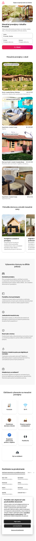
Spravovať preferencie (17, 530)
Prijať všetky (17, 521)
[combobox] (17, 36)
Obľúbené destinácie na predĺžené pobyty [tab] (13, 472)
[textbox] (9, 42)
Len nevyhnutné (17, 526)
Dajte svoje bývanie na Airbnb (22, 3)
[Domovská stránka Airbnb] (3, 2)
